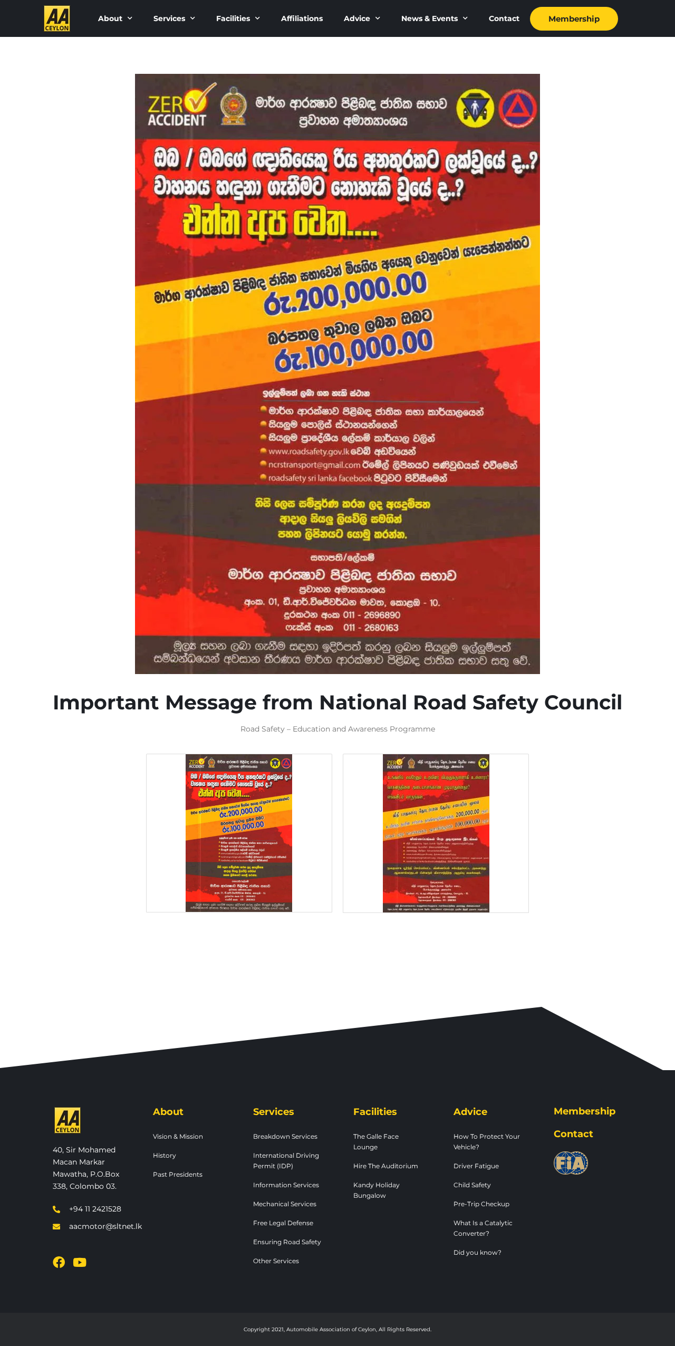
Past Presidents (177, 1174)
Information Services (286, 1185)
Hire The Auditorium (385, 1166)
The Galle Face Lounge (376, 1141)
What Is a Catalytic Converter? (483, 1228)
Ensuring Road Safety (287, 1242)
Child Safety (472, 1185)
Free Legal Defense (283, 1223)
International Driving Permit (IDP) (286, 1160)
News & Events (429, 18)
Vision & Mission (178, 1136)
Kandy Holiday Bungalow (376, 1190)
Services (169, 18)
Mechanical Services (284, 1204)
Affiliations (302, 18)
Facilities (233, 18)
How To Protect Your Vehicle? (487, 1141)
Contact (504, 18)
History (164, 1155)
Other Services (276, 1261)
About (110, 18)
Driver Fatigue (476, 1166)
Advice (357, 18)
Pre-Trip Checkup (481, 1204)
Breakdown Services (285, 1136)
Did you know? (478, 1252)
